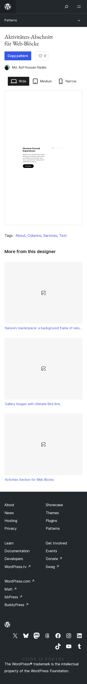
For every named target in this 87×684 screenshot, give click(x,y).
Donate (54, 558)
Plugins (51, 520)
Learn (9, 543)
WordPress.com (19, 581)
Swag (52, 566)
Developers (13, 558)
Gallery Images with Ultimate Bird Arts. (33, 404)
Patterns (10, 20)
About (20, 235)
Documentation (17, 551)
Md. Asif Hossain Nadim (29, 67)
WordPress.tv (17, 566)
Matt (10, 589)
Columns (34, 235)
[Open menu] (80, 6)
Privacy (10, 528)
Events (51, 551)
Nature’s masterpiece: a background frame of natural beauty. (43, 328)
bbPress (13, 597)
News (9, 513)
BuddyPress (16, 605)
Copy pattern (18, 56)
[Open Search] (66, 6)
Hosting (10, 520)
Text (63, 235)
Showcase (54, 505)
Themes (52, 513)
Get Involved (56, 543)
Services (50, 235)
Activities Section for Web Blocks (29, 479)
